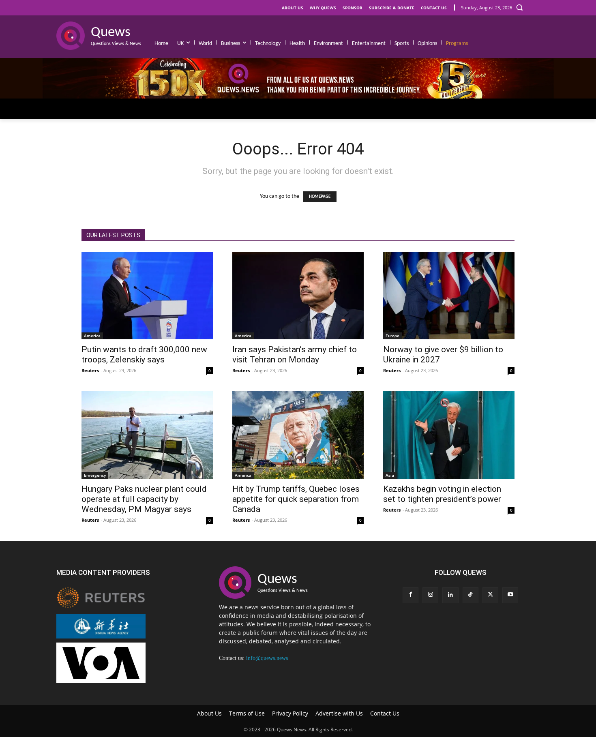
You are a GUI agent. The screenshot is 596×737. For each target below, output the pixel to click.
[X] (490, 595)
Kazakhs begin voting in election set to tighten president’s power (442, 494)
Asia (390, 475)
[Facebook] (410, 595)
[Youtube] (510, 595)
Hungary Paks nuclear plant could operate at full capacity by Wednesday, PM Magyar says (144, 499)
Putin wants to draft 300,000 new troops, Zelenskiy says (144, 354)
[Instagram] (430, 595)
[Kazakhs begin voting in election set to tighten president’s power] (449, 435)
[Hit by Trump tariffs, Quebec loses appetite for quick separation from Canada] (298, 435)
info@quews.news (267, 658)
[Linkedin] (450, 595)
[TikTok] (470, 595)
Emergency (95, 475)
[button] (519, 7)
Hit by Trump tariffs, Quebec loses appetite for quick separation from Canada (296, 499)
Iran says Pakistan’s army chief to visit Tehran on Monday (294, 354)
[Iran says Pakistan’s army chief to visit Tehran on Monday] (298, 295)
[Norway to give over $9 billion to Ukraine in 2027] (449, 295)
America (92, 336)
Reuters (90, 370)
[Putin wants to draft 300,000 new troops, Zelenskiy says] (147, 295)
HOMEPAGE (319, 197)
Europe (392, 336)
